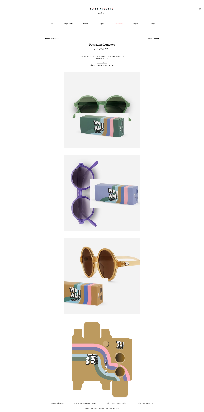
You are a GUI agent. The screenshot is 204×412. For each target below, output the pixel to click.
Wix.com (116, 408)
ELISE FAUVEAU (102, 9)
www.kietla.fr (102, 63)
